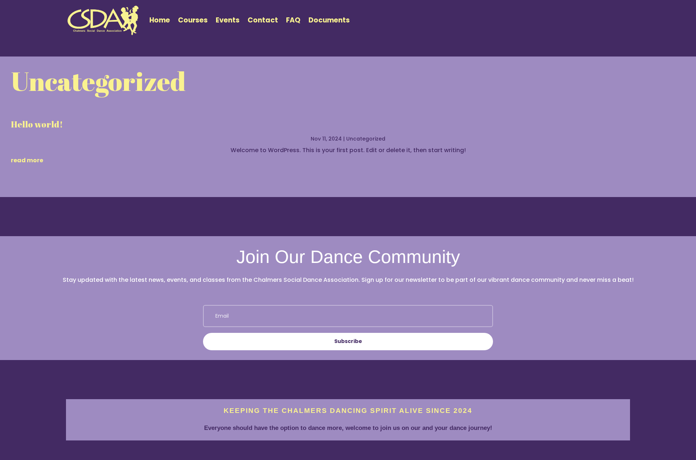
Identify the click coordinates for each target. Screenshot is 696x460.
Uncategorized (365, 138)
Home (159, 20)
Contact (263, 20)
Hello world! (37, 124)
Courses (193, 20)
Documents (329, 20)
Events (228, 20)
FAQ (293, 20)
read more (27, 160)
